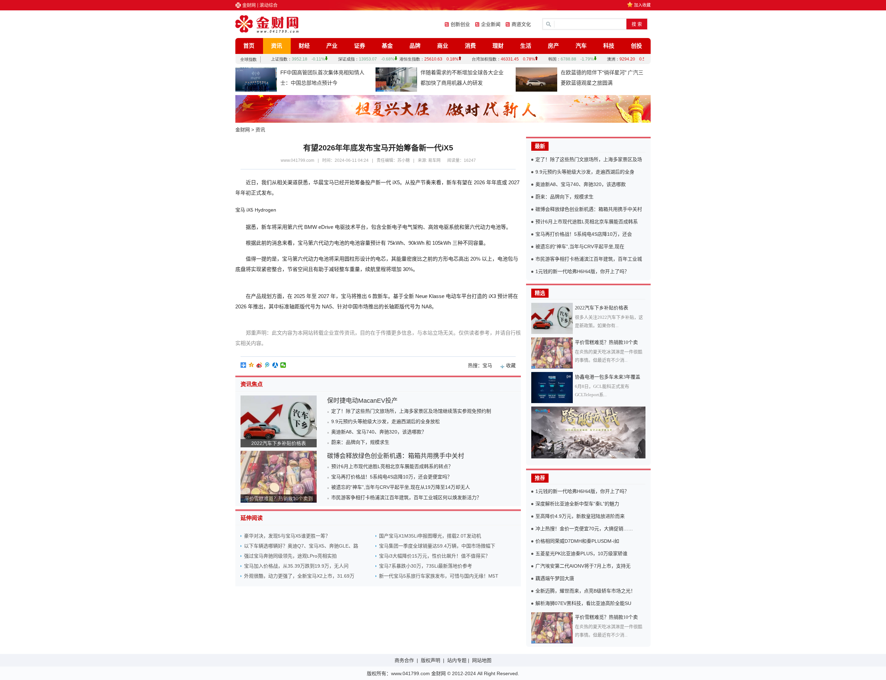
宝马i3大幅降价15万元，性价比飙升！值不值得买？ (434, 556)
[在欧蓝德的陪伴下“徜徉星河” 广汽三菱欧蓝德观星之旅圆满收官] (536, 79)
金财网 (249, 5)
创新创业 (460, 24)
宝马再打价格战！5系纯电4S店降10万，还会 (583, 234)
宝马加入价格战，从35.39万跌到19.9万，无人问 (296, 566)
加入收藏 (642, 5)
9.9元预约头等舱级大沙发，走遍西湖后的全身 (584, 172)
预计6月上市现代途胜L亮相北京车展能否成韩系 (586, 221)
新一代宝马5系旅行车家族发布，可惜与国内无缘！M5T (438, 576)
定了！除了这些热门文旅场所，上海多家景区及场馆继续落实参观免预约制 (411, 411)
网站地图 (481, 660)
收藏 (511, 365)
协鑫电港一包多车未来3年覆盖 (607, 377)
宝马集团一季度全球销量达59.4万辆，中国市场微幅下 (437, 546)
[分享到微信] (283, 365)
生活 (525, 46)
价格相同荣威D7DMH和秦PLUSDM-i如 (577, 541)
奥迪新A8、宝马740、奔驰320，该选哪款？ (378, 432)
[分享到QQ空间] (251, 365)
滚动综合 (269, 5)
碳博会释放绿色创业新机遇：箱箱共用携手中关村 (395, 456)
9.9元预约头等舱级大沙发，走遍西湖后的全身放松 (385, 421)
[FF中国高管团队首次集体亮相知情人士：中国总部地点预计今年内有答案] (256, 79)
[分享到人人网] (275, 365)
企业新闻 (490, 24)
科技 (608, 46)
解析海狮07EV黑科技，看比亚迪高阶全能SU (583, 603)
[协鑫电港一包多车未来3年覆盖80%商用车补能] (553, 387)
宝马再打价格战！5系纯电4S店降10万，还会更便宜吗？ (391, 476)
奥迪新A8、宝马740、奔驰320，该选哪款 (580, 184)
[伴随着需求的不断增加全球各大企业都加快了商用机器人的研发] (396, 79)
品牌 (415, 46)
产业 (331, 46)
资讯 (276, 46)
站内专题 (457, 660)
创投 (636, 46)
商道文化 (521, 24)
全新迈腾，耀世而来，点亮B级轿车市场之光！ (585, 591)
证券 (359, 46)
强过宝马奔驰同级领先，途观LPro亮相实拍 (290, 556)
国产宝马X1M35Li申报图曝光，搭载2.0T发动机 (430, 536)
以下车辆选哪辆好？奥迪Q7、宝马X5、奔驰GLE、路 (301, 546)
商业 (442, 46)
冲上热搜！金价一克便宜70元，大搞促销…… (584, 528)
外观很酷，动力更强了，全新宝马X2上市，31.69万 (299, 576)
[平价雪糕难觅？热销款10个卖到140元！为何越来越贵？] (553, 353)
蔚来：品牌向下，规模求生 (360, 442)
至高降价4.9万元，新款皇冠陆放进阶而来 (580, 516)
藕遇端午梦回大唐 (554, 578)
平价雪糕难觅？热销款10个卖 (606, 342)
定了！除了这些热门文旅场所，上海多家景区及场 (588, 159)
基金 (387, 46)
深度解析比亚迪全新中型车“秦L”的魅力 (577, 503)
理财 (498, 46)
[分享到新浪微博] (259, 365)
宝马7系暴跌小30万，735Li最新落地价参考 (425, 566)
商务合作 (404, 660)
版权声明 (430, 660)
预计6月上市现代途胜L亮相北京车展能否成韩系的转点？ (392, 466)
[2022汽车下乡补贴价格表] (553, 318)
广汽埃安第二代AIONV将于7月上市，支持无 (583, 566)
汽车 (581, 46)
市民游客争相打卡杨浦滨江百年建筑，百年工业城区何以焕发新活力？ (406, 497)
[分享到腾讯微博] (267, 365)
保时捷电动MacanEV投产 (362, 400)
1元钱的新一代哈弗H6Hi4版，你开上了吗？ (582, 271)
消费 (470, 46)
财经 (304, 46)
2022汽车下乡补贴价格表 (278, 443)
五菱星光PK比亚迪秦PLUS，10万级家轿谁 (581, 553)
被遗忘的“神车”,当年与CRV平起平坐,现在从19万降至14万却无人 (400, 487)
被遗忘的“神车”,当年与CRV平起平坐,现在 (579, 246)
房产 (553, 46)
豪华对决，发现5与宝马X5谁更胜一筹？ (287, 536)
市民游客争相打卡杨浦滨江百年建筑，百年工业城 (588, 259)
